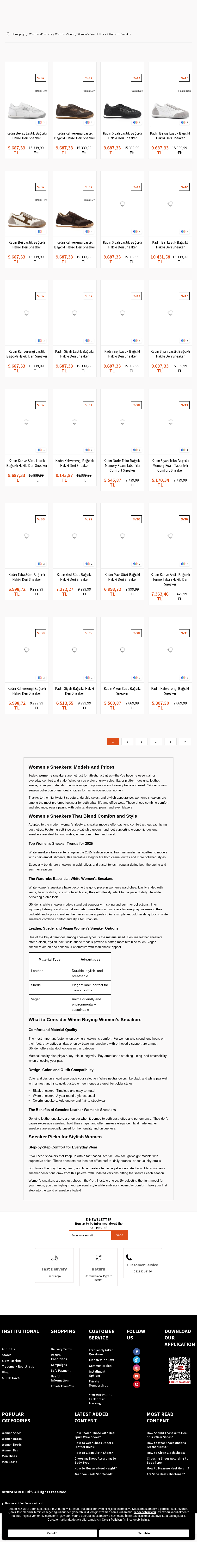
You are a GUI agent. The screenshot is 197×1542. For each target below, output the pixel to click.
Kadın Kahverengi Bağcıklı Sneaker (170, 691)
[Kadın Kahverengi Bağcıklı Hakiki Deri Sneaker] (74, 421)
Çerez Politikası (112, 1519)
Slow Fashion (11, 1361)
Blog (5, 1372)
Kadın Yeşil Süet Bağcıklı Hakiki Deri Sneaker (74, 577)
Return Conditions (59, 1357)
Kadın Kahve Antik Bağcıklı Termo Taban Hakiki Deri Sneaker (170, 579)
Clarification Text (101, 1360)
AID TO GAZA (10, 1378)
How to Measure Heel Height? (95, 1468)
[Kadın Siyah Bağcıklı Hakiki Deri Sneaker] (74, 649)
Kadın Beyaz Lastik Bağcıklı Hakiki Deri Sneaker (26, 135)
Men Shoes (9, 1456)
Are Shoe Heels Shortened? (93, 1474)
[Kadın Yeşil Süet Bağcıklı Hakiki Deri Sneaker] (74, 535)
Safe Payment (61, 1371)
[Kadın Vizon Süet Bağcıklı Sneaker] (122, 649)
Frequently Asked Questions (101, 1352)
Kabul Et (52, 1533)
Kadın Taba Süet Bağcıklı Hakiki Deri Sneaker (26, 577)
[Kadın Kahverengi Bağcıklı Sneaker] (170, 649)
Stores (6, 1355)
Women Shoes (11, 1433)
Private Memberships (98, 1383)
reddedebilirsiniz (145, 1512)
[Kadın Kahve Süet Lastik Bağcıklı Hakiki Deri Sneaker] (27, 421)
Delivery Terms (61, 1349)
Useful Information (59, 1378)
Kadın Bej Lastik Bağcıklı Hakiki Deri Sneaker (27, 244)
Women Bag (10, 1450)
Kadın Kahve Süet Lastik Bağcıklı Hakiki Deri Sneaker (26, 463)
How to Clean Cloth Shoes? (93, 1453)
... (156, 741)
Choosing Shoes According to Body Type (95, 1460)
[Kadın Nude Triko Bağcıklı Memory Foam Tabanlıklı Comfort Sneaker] (122, 421)
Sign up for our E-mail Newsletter (98, 1223)
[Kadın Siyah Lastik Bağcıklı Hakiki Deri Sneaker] (122, 94)
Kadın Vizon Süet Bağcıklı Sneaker (122, 691)
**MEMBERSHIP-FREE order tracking (100, 1399)
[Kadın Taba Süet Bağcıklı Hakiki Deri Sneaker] (27, 535)
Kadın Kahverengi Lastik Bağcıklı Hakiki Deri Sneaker (74, 135)
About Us (8, 1349)
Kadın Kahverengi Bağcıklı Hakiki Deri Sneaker (74, 463)
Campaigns (59, 1365)
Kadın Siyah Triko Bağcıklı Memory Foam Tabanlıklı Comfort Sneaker (170, 465)
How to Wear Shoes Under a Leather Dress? (94, 1445)
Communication (100, 1366)
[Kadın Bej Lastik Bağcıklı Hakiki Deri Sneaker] (27, 203)
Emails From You (62, 1386)
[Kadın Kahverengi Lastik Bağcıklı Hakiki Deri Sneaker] (74, 94)
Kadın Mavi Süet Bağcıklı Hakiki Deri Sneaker (123, 577)
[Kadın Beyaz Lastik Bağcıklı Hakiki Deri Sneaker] (27, 94)
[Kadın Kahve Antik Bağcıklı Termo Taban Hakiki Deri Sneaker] (170, 535)
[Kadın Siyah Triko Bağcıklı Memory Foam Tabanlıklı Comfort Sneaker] (170, 421)
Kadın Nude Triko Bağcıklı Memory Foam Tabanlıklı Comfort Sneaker (122, 465)
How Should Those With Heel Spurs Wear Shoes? (94, 1435)
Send (119, 1235)
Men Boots (9, 1462)
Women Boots (12, 1439)
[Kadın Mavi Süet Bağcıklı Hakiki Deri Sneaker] (122, 535)
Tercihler (144, 1533)
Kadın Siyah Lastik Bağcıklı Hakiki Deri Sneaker (122, 135)
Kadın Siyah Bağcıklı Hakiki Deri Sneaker (74, 691)
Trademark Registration (19, 1366)
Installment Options (97, 1373)
